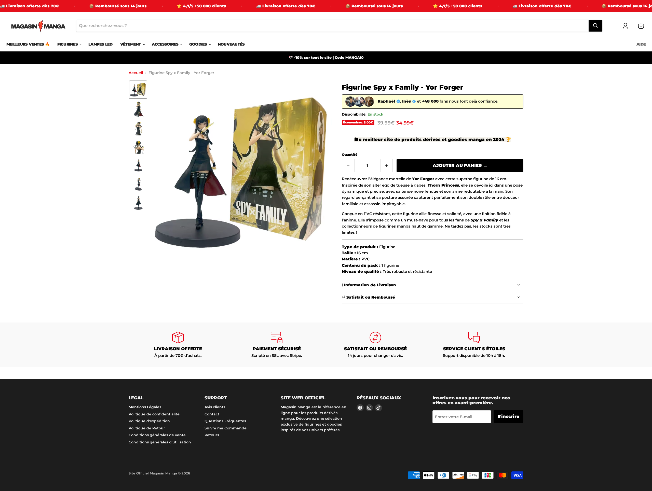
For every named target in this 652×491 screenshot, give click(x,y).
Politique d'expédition (149, 421)
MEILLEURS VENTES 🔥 (28, 44)
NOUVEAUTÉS (231, 44)
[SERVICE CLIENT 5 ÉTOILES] (474, 345)
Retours (212, 435)
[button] (138, 89)
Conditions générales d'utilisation (160, 442)
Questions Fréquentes (225, 421)
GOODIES (198, 44)
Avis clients (215, 407)
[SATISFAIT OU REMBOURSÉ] (375, 345)
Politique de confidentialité (154, 414)
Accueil (136, 73)
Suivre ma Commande (226, 428)
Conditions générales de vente (157, 435)
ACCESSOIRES (166, 44)
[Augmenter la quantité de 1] (387, 165)
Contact (212, 414)
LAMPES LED (100, 44)
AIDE (641, 44)
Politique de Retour (147, 428)
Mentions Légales (145, 407)
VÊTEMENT (131, 44)
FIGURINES (68, 44)
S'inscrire (508, 416)
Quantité (349, 155)
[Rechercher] (595, 26)
